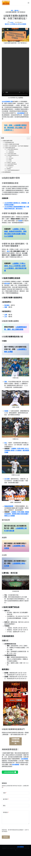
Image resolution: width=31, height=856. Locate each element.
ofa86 (15, 853)
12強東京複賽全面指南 (10, 147)
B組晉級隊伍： (12, 152)
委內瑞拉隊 (11, 158)
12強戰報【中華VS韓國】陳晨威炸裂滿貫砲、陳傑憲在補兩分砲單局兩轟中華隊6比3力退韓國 (16, 514)
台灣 (5, 315)
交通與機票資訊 (10, 165)
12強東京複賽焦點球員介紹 (13, 155)
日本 (5, 316)
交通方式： (11, 167)
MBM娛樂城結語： (7, 172)
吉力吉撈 (6, 479)
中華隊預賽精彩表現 (9, 142)
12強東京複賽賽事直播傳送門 (13, 170)
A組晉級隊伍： (12, 150)
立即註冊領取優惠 (10, 772)
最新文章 (7, 24)
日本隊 (10, 161)
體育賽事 (24, 24)
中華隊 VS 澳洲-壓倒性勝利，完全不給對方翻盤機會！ (17, 146)
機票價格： (9, 168)
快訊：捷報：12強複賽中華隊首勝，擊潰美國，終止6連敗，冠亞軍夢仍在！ (15, 127)
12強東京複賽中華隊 (7, 140)
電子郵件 (6, 799)
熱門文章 (20, 24)
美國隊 (10, 159)
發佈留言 (5, 837)
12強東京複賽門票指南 (12, 164)
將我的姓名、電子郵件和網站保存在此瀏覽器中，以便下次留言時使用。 (15, 830)
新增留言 (6, 812)
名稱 (4, 793)
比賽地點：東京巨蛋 (11, 162)
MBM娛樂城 (20, 113)
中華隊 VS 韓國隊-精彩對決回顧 (12, 144)
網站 (4, 805)
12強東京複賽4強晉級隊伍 (12, 149)
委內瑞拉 (6, 305)
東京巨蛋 (6, 283)
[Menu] (28, 3)
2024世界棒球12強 (13, 24)
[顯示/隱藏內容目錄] (27, 138)
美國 (5, 307)
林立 (8, 251)
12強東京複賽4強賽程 (11, 153)
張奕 (5, 381)
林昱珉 (20, 221)
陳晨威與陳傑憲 (8, 506)
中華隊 (10, 156)
